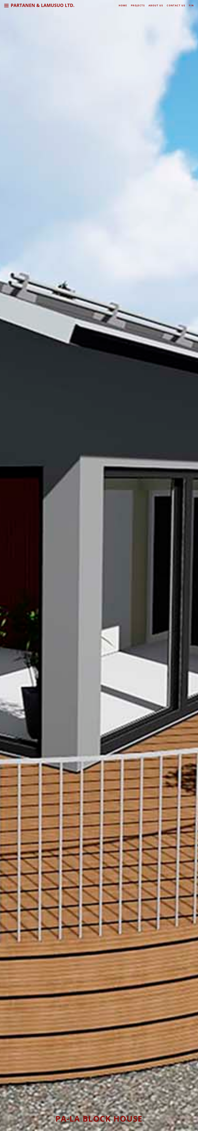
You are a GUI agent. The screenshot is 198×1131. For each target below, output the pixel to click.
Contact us (176, 5)
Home (123, 5)
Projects (138, 5)
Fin (191, 5)
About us (155, 5)
